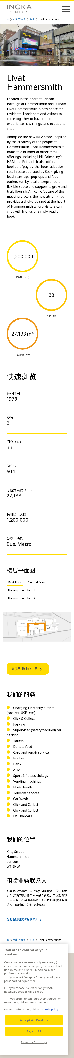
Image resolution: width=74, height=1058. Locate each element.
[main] (34, 999)
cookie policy (50, 1009)
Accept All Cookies (34, 1020)
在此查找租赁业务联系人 (22, 919)
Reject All (34, 1031)
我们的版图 (19, 19)
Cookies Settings (34, 1042)
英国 (32, 19)
